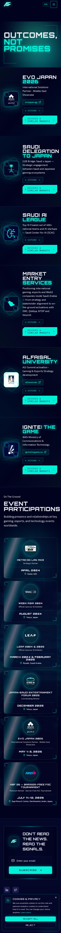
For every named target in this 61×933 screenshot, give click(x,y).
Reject (31, 925)
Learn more (26, 912)
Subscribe (28, 870)
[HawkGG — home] (8, 4)
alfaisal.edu (31, 382)
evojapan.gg (31, 102)
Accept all (30, 919)
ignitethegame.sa (34, 452)
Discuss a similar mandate (39, 120)
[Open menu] (53, 4)
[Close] (56, 897)
